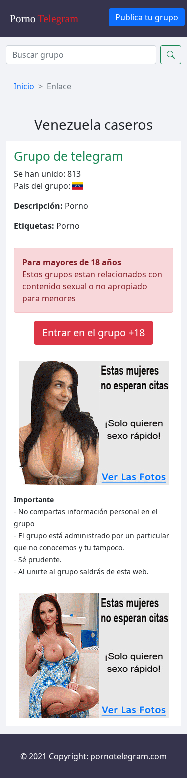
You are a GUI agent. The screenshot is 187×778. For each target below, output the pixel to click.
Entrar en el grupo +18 (93, 332)
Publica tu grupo (146, 17)
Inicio (24, 86)
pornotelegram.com (128, 756)
